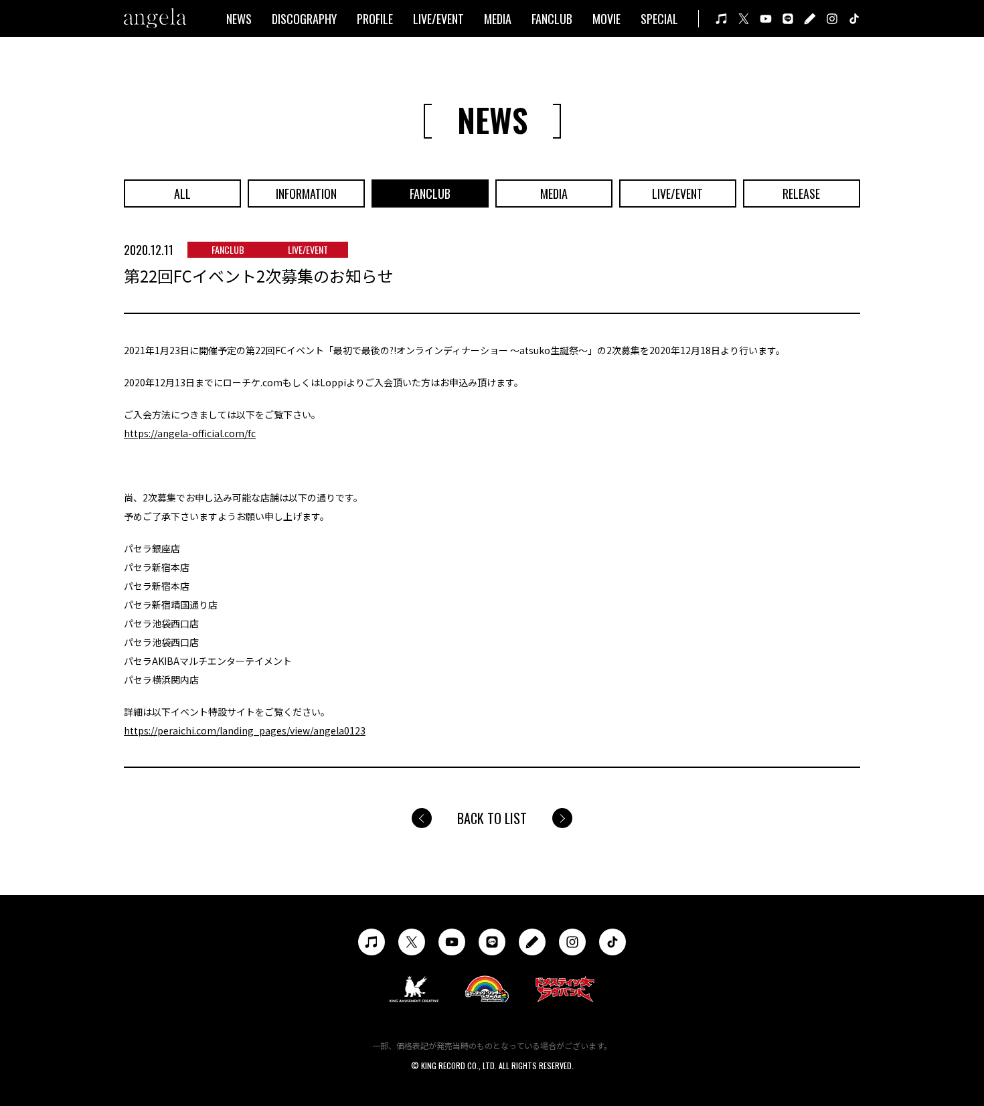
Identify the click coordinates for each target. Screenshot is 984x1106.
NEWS (239, 18)
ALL (182, 193)
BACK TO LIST (492, 818)
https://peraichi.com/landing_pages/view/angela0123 (244, 730)
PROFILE (375, 18)
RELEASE (801, 193)
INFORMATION (306, 193)
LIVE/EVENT (438, 18)
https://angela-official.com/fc (190, 433)
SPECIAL (659, 18)
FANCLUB (551, 18)
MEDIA (497, 18)
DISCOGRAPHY (304, 18)
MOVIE (606, 18)
